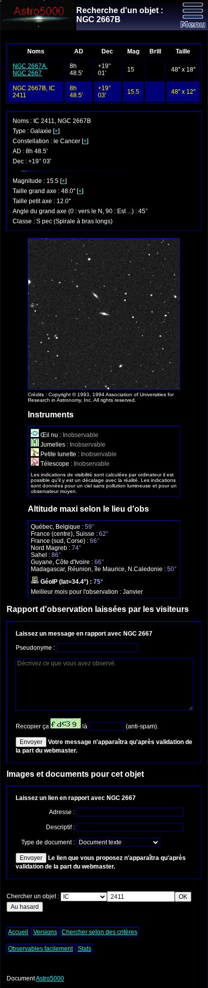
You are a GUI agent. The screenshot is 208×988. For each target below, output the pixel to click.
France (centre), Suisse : (65, 533)
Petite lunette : (60, 454)
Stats (84, 948)
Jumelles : (54, 444)
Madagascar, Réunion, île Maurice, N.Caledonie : (99, 569)
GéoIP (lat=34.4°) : (66, 581)
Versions (45, 932)
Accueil (18, 932)
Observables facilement (40, 948)
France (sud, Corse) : (60, 540)
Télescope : (56, 463)
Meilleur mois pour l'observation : (77, 591)
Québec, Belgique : (58, 526)
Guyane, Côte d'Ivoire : (62, 562)
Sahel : (41, 555)
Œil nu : (51, 435)
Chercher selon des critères (99, 932)
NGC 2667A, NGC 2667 (30, 70)
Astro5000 (50, 978)
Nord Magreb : (51, 547)
